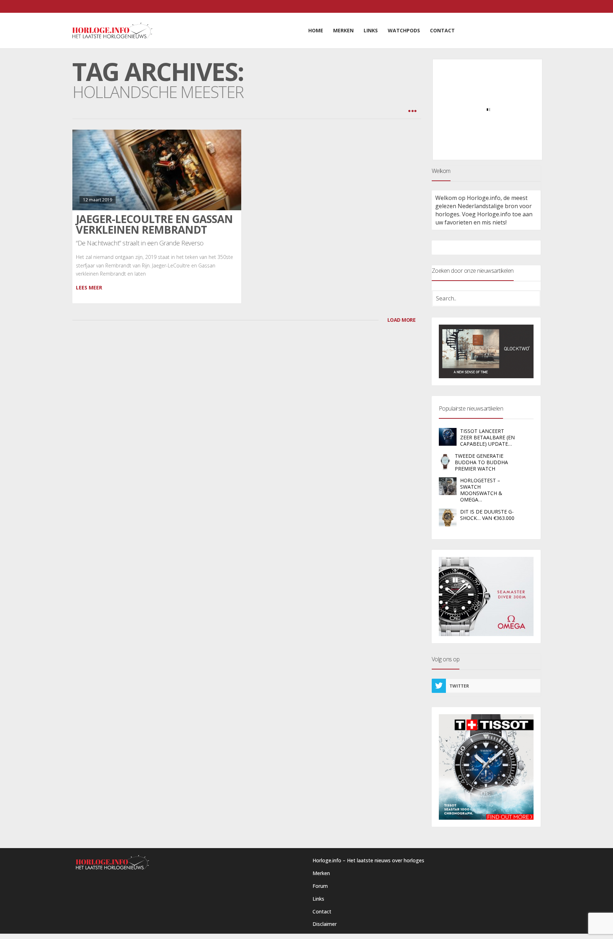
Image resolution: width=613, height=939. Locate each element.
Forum (320, 886)
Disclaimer (325, 924)
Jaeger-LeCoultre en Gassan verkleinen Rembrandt (154, 224)
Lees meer (89, 287)
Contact (322, 911)
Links (318, 898)
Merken (321, 873)
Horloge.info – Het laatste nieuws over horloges (368, 860)
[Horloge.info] (112, 30)
